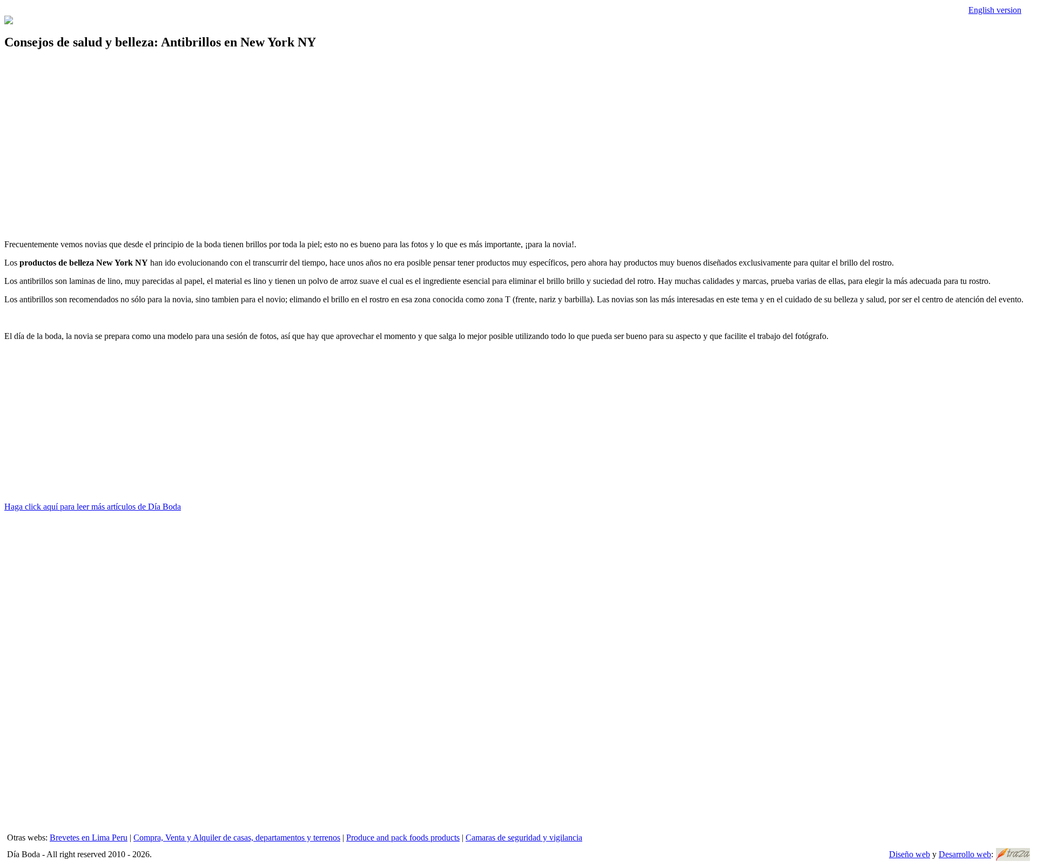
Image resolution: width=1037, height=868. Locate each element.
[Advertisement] (328, 136)
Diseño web (909, 854)
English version (994, 10)
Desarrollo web (965, 854)
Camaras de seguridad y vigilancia (524, 837)
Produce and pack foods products (403, 837)
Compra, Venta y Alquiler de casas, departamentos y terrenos (236, 837)
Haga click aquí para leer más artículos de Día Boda (92, 506)
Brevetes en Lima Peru (88, 837)
